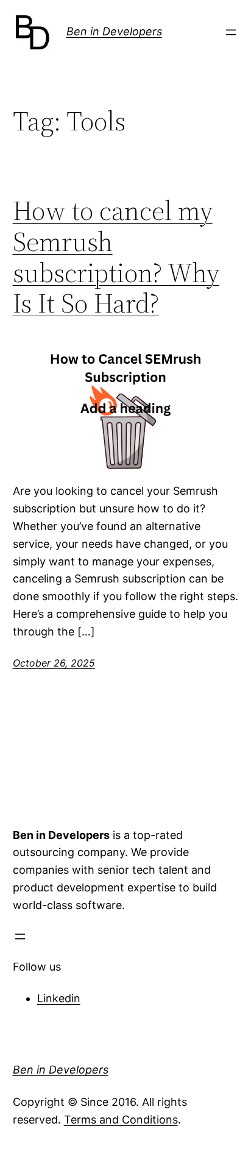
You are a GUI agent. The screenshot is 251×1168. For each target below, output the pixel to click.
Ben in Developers (114, 31)
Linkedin (58, 998)
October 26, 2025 (54, 663)
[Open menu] (231, 32)
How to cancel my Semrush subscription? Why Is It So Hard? (116, 257)
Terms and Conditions (121, 1119)
